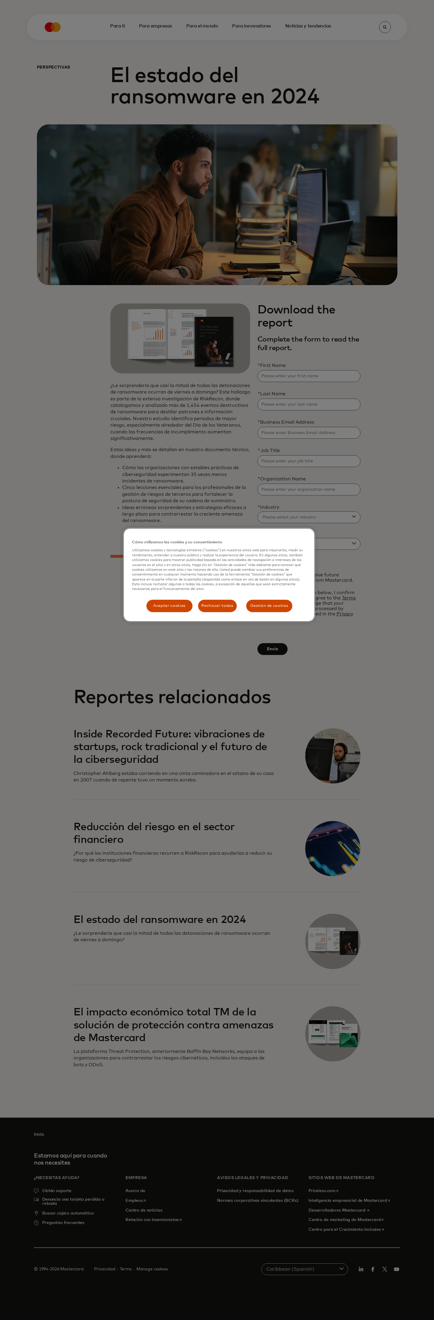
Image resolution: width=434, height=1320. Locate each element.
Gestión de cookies (269, 606)
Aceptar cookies (169, 606)
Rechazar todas (217, 606)
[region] (219, 575)
